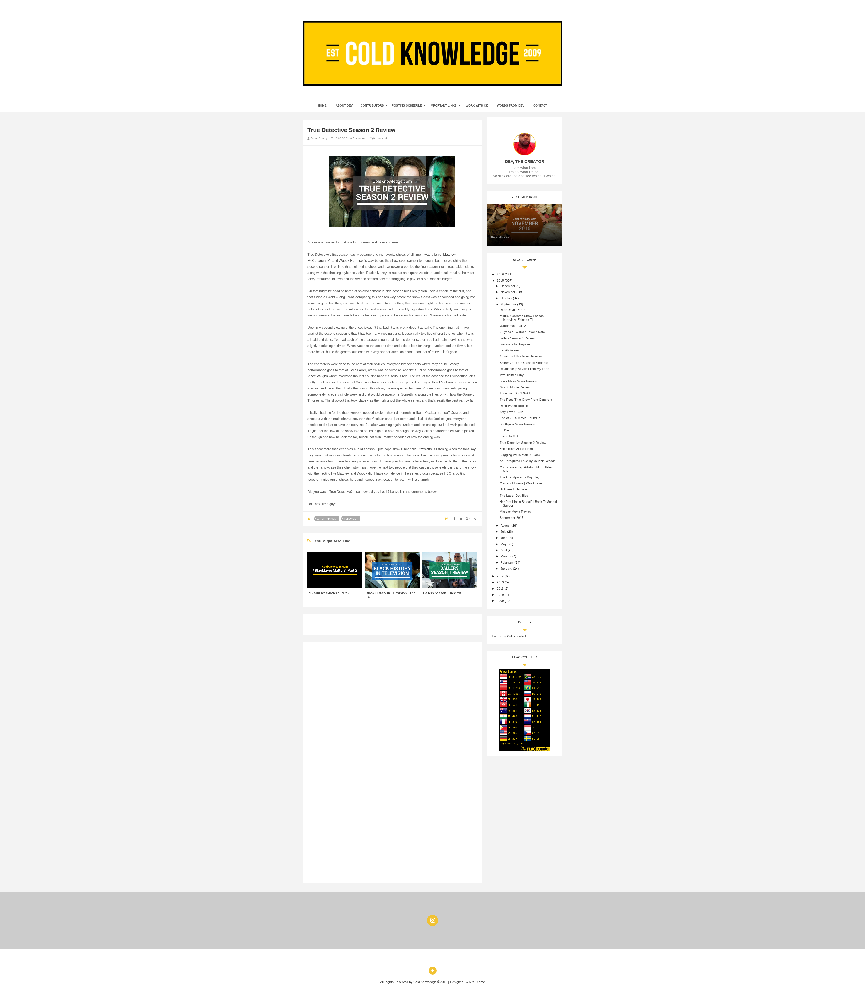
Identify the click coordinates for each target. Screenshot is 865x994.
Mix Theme (477, 982)
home (322, 105)
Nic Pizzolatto (422, 449)
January (506, 568)
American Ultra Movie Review (521, 356)
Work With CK (477, 105)
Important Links (443, 105)
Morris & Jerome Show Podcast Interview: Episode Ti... (522, 317)
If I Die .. (506, 430)
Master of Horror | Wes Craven (522, 483)
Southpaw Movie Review (517, 424)
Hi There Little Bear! (514, 489)
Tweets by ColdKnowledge (510, 636)
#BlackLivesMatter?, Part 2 (329, 593)
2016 (500, 274)
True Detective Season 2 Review (523, 442)
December (508, 286)
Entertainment (327, 518)
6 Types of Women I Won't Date (522, 332)
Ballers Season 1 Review (442, 593)
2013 (500, 582)
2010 (500, 594)
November (508, 292)
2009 (500, 601)
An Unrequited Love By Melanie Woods (527, 461)
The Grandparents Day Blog (520, 477)
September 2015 (512, 517)
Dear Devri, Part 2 (512, 310)
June (504, 537)
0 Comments (358, 138)
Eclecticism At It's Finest (517, 448)
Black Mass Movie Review (518, 381)
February (507, 562)
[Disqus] (392, 703)
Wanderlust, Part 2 (513, 326)
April (504, 550)
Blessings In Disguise (515, 344)
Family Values (509, 350)
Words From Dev (510, 105)
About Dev (344, 105)
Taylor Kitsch (431, 382)
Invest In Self (509, 436)
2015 (500, 280)
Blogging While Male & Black (520, 455)
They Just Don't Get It (515, 393)
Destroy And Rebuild (514, 405)
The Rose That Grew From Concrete (526, 399)
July (503, 531)
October (506, 298)
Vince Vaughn (317, 376)
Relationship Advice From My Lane (524, 369)
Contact (540, 105)
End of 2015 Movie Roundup (520, 418)
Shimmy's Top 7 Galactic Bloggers (524, 362)
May (504, 544)
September (508, 304)
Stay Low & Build (512, 412)
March (505, 556)
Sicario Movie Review (515, 387)
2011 (500, 588)
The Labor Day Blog (514, 495)
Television (351, 518)
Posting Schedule (407, 105)
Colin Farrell (357, 370)
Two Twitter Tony (512, 375)
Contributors (372, 105)
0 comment (380, 138)
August (505, 525)
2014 (500, 576)
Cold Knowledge (425, 982)
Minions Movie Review (515, 511)
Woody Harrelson (351, 260)
